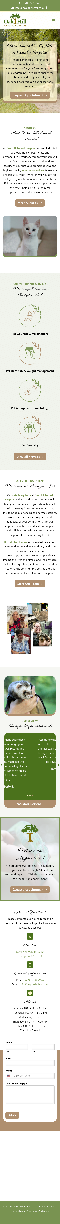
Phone (9, 1070)
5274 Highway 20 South (30, 951)
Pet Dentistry (30, 445)
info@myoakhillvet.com (34, 984)
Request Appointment (28, 95)
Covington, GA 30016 (30, 956)
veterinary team (21, 495)
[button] (27, 795)
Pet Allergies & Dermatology (30, 408)
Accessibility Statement (38, 1211)
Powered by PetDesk (47, 1206)
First (7, 1052)
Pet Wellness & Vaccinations (30, 334)
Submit (12, 1115)
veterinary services (33, 170)
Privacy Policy (18, 1211)
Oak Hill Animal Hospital (21, 148)
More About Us (28, 203)
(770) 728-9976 (34, 980)
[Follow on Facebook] (30, 1218)
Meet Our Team (28, 584)
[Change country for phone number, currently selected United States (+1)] (9, 1076)
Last (33, 1052)
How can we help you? (18, 1083)
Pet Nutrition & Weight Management (30, 371)
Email (9, 1057)
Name (9, 1041)
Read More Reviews (28, 804)
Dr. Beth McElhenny (15, 542)
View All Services (28, 457)
